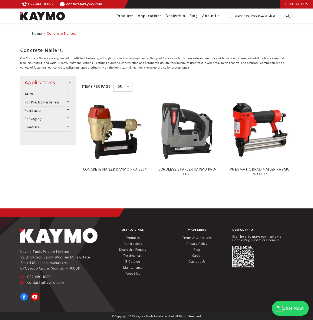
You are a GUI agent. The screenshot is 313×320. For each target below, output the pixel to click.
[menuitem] (47, 94)
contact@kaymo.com (84, 4)
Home (37, 33)
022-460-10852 (40, 4)
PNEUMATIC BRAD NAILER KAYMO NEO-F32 (260, 172)
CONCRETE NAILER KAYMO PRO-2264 (115, 169)
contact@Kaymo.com (45, 283)
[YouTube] (35, 297)
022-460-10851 (39, 277)
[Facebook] (24, 297)
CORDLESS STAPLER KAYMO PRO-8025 (187, 172)
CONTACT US (296, 4)
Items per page (96, 86)
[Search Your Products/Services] (261, 15)
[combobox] (257, 15)
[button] (47, 93)
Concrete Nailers (61, 33)
